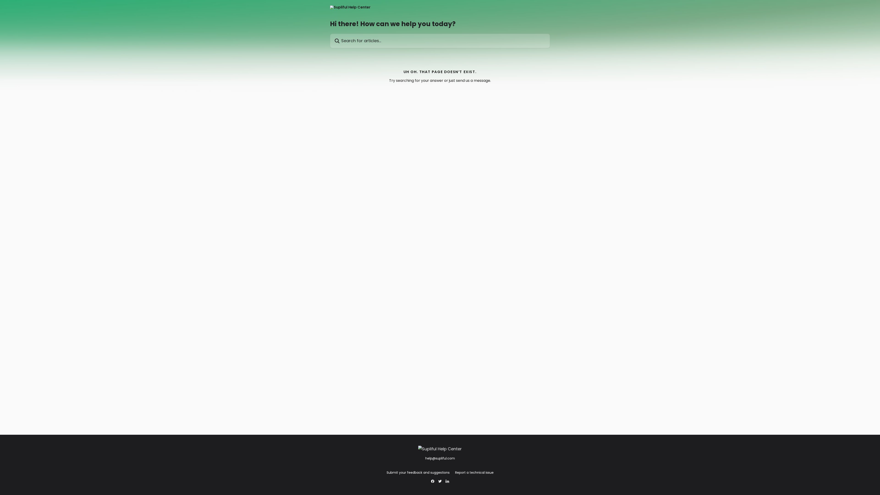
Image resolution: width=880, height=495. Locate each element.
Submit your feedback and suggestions (418, 472)
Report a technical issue (474, 472)
